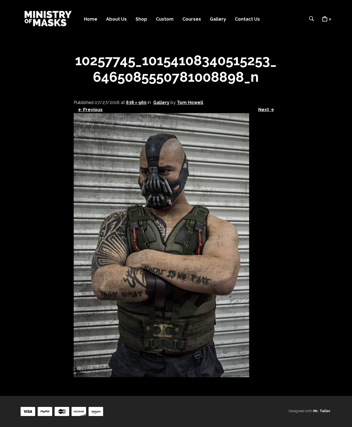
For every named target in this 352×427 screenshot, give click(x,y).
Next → (266, 109)
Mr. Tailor (322, 411)
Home (90, 19)
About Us (116, 19)
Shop (141, 19)
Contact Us (247, 19)
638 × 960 (136, 102)
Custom (165, 19)
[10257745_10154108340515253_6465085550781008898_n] (161, 375)
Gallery (218, 19)
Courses (191, 19)
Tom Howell (190, 102)
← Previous (90, 109)
